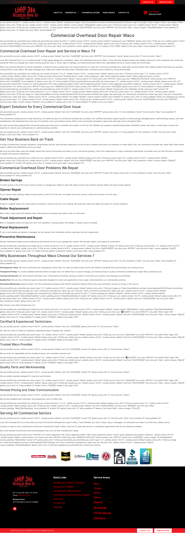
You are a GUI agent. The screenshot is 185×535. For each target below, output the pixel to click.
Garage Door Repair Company (68, 482)
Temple (97, 488)
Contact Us (123, 12)
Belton (97, 492)
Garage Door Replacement (67, 490)
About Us (58, 12)
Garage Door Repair (63, 486)
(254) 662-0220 (155, 14)
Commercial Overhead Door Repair (71, 494)
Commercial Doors (91, 12)
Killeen (97, 497)
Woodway (100, 507)
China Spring (102, 513)
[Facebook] (15, 509)
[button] (72, 12)
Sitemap (57, 507)
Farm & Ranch (109, 12)
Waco (97, 483)
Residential (70, 12)
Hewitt (98, 502)
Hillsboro (100, 518)
